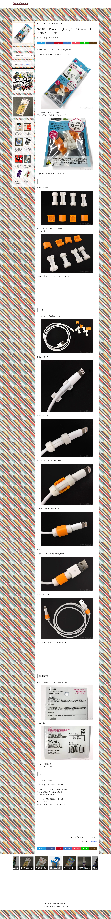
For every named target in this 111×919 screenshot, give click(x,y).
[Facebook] (50, 43)
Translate (26, 64)
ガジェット (83, 837)
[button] (16, 105)
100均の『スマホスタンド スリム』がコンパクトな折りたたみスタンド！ (19, 134)
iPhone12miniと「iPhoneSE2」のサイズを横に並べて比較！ (18, 166)
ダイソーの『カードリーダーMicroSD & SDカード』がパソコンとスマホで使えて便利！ (19, 181)
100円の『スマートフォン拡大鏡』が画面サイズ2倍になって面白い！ (27, 149)
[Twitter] (41, 43)
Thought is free (65, 906)
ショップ (48, 24)
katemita (94, 841)
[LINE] (84, 43)
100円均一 (56, 24)
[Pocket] (76, 43)
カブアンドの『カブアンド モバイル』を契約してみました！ (27, 134)
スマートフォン (91, 837)
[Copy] (93, 43)
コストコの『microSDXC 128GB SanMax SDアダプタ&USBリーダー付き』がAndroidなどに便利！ (18, 150)
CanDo (64, 24)
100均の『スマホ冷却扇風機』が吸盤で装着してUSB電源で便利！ (27, 166)
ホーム (40, 24)
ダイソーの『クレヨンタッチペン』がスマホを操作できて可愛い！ (27, 180)
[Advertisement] (55, 13)
